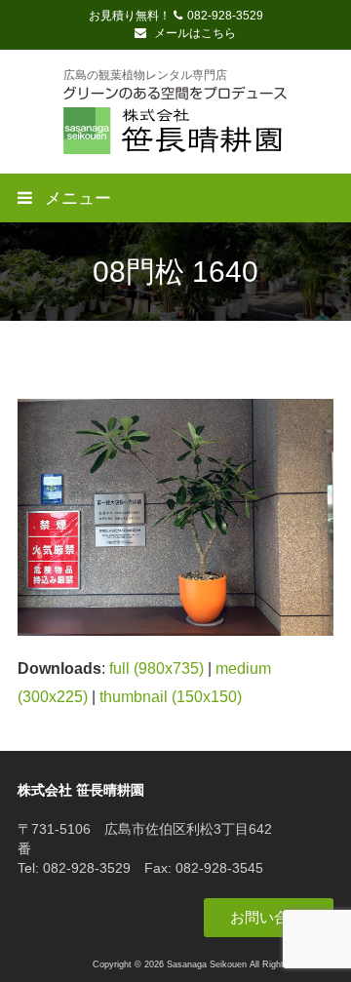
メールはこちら (193, 33)
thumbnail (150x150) (170, 696)
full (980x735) (156, 668)
